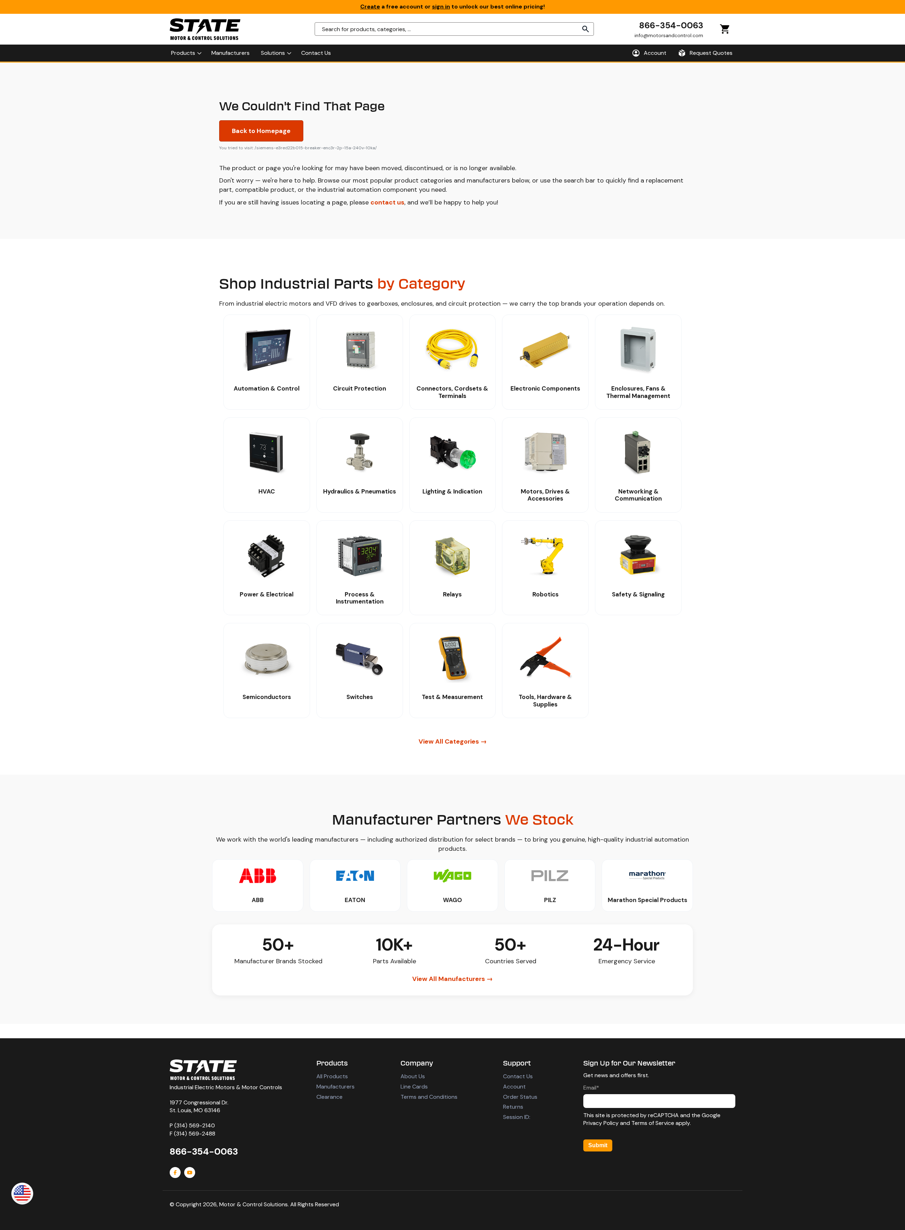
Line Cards (414, 1086)
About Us (413, 1076)
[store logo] (205, 29)
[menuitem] (185, 53)
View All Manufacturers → (452, 979)
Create (370, 6)
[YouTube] (189, 1172)
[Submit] (586, 29)
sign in (441, 6)
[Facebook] (175, 1172)
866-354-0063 (671, 25)
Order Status (520, 1097)
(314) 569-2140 (194, 1125)
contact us (387, 202)
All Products (332, 1076)
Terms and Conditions (429, 1097)
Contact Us (518, 1076)
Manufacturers (335, 1086)
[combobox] (454, 29)
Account (514, 1086)
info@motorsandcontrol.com (669, 35)
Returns (513, 1106)
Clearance (329, 1097)
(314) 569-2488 (194, 1133)
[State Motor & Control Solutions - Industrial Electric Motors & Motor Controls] (203, 1069)
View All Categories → (453, 741)
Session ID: (516, 1117)
